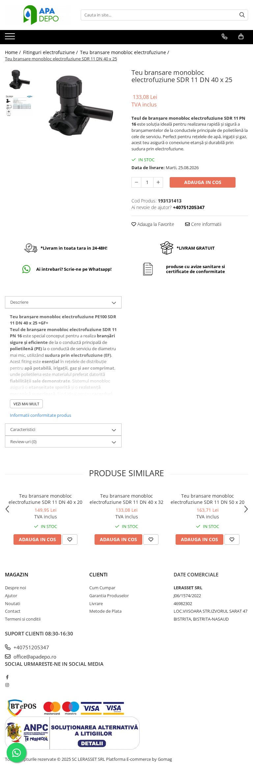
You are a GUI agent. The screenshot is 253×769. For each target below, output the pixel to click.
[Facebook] (7, 677)
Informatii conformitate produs (40, 415)
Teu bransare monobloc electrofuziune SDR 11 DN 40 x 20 (45, 499)
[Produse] (10, 38)
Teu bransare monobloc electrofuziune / (125, 52)
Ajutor (11, 596)
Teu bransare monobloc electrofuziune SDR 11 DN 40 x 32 (126, 499)
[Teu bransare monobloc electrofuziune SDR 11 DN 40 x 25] (79, 105)
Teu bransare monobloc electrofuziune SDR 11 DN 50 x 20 (207, 499)
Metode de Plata (105, 611)
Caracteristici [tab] (22, 429)
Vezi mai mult (26, 403)
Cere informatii (205, 224)
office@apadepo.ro (34, 656)
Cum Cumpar (102, 588)
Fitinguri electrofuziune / (51, 52)
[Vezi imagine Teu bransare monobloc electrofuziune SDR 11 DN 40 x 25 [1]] (19, 105)
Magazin (16, 574)
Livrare (96, 603)
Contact (12, 611)
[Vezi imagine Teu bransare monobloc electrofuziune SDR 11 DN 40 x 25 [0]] (19, 79)
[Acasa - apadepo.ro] (38, 15)
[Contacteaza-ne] (224, 36)
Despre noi (15, 588)
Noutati (12, 603)
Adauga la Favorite (155, 224)
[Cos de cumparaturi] (241, 36)
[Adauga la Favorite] (69, 539)
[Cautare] (242, 15)
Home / (13, 52)
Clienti (98, 574)
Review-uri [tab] (23, 442)
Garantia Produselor (109, 596)
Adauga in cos (202, 182)
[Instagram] (7, 685)
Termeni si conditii (23, 619)
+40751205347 (30, 647)
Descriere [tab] (19, 302)
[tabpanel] (79, 105)
